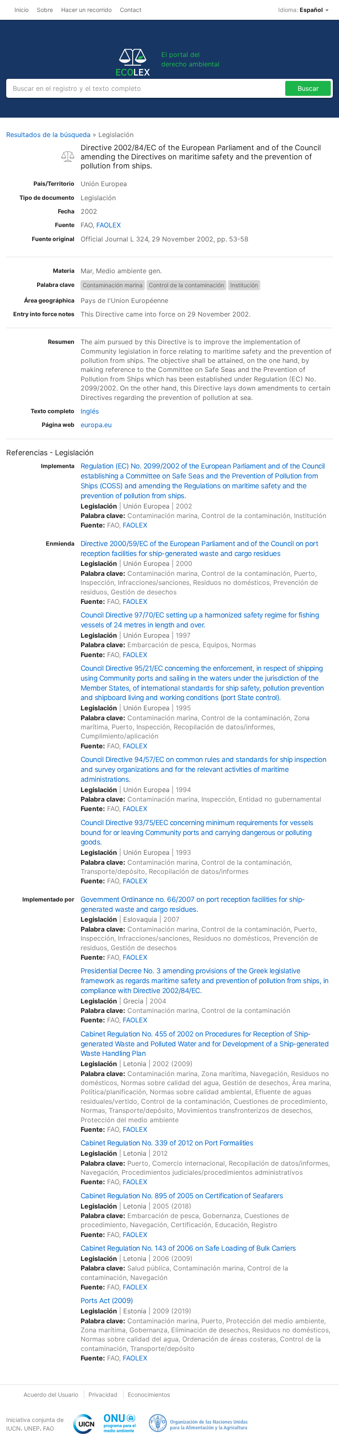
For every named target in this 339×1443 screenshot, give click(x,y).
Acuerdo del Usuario (51, 1394)
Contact (130, 9)
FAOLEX (108, 225)
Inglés (90, 411)
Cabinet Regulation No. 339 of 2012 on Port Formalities (167, 1143)
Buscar (308, 88)
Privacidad (102, 1394)
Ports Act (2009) (107, 1300)
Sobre (45, 9)
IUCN (13, 1428)
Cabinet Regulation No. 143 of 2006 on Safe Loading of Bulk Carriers (188, 1248)
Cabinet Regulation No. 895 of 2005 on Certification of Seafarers (182, 1196)
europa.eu (96, 425)
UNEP (32, 1428)
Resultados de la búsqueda (48, 134)
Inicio (21, 9)
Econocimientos (149, 1394)
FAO (48, 1428)
